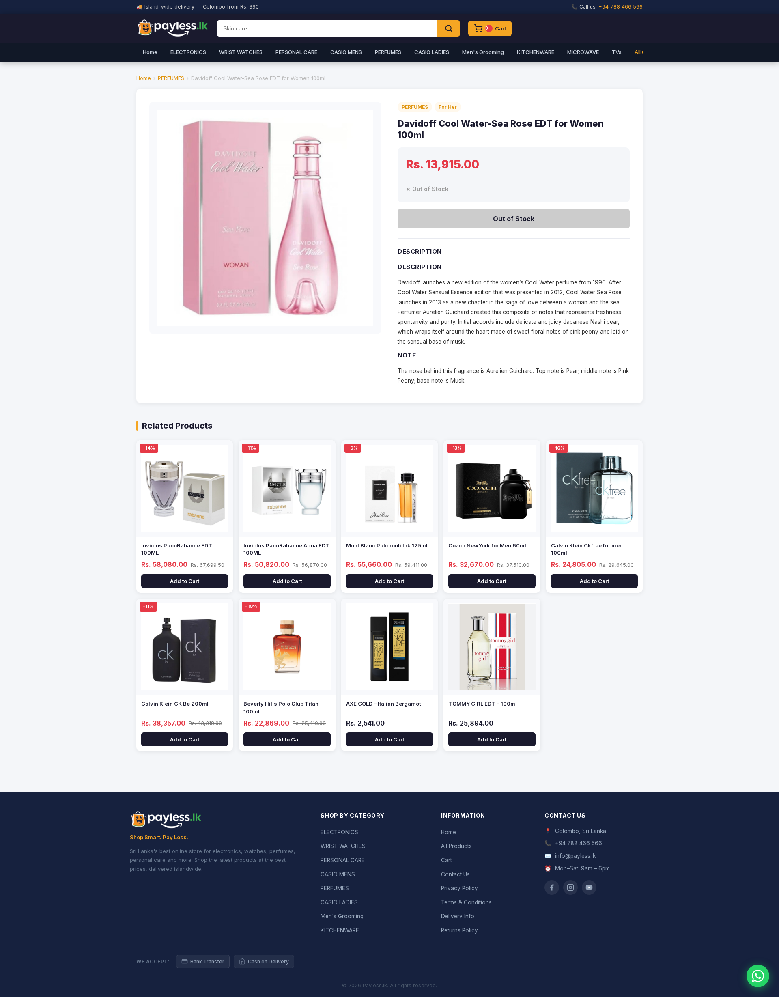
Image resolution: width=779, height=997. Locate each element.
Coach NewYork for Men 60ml (487, 545)
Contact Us (455, 874)
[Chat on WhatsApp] (758, 976)
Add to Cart (184, 581)
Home (150, 52)
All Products (456, 846)
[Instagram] (570, 887)
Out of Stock (513, 219)
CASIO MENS (346, 52)
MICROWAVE (583, 52)
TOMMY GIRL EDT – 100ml (482, 703)
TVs (617, 52)
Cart (446, 860)
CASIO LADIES (431, 52)
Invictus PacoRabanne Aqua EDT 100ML (286, 549)
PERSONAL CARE (296, 52)
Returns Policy (459, 930)
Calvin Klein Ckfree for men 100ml (587, 549)
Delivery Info (457, 916)
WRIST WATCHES (241, 52)
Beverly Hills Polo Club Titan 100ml (280, 707)
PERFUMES (388, 52)
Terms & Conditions (466, 902)
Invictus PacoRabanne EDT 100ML (176, 549)
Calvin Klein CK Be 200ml (175, 703)
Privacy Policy (459, 888)
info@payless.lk (575, 856)
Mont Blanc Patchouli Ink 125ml (387, 545)
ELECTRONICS (188, 52)
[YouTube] (589, 887)
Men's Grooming (483, 52)
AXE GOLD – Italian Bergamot (383, 703)
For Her (448, 107)
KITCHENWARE (535, 52)
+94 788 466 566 (620, 7)
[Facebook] (551, 887)
